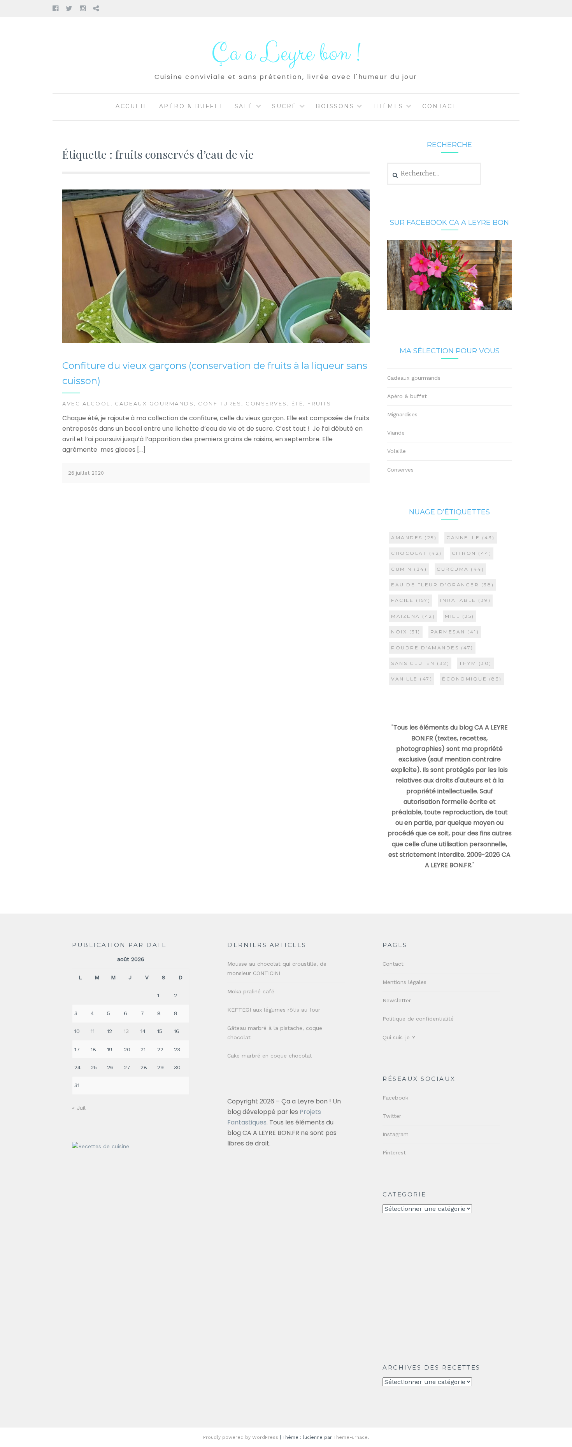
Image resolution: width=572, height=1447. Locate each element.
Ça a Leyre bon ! (286, 53)
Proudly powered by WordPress (240, 1437)
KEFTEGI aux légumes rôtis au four (273, 1010)
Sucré (284, 106)
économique (472, 679)
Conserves (266, 403)
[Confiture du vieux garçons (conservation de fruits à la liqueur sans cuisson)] (216, 341)
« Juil (79, 1108)
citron (472, 553)
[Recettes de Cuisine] (100, 1146)
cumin (409, 569)
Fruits (319, 403)
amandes (414, 537)
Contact (439, 106)
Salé (244, 106)
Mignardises (402, 414)
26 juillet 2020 (86, 473)
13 (126, 1031)
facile (410, 600)
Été (297, 403)
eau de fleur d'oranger (442, 585)
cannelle (470, 537)
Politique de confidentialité (418, 1019)
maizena (413, 616)
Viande (396, 433)
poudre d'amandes (432, 648)
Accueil (132, 106)
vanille (411, 679)
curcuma (460, 569)
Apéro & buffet (191, 106)
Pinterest (394, 1152)
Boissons (335, 106)
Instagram (396, 1134)
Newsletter (397, 1000)
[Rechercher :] (434, 173)
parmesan (454, 632)
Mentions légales (404, 982)
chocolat (416, 553)
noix (406, 632)
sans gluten (420, 663)
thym (475, 663)
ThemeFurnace (350, 1437)
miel (459, 616)
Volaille (396, 451)
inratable (465, 600)
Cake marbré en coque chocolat (269, 1055)
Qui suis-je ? (399, 1037)
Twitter (392, 1116)
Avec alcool (86, 403)
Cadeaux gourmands (154, 403)
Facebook (395, 1097)
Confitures (219, 403)
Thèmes (388, 106)
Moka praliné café (250, 991)
